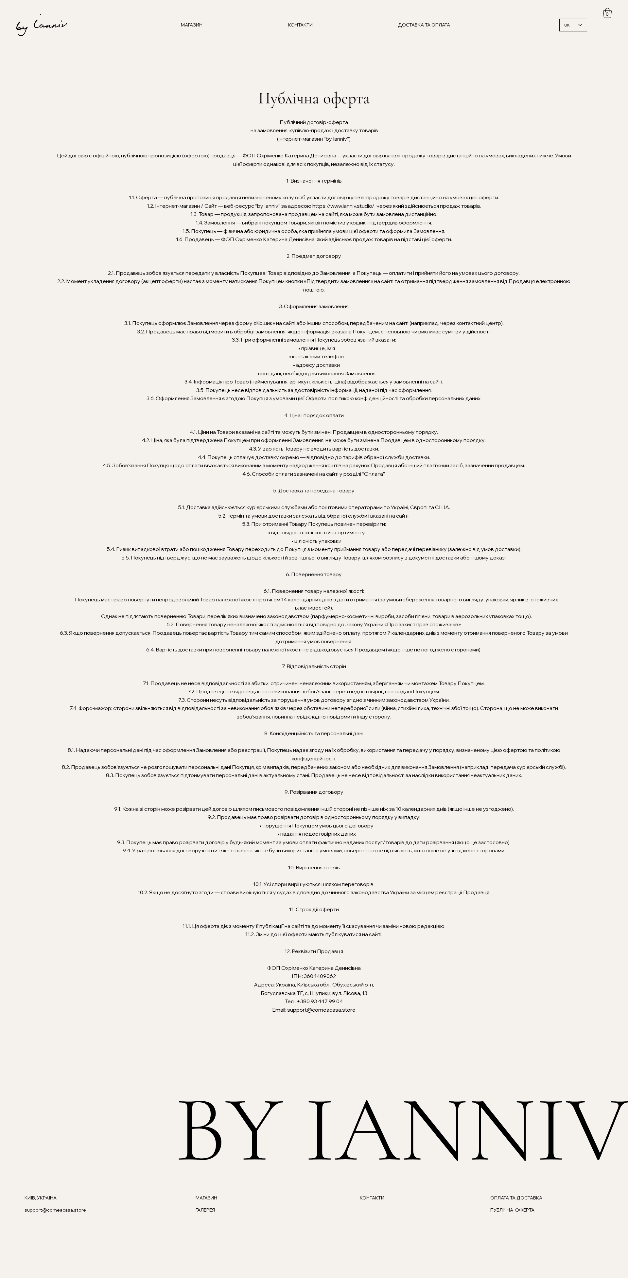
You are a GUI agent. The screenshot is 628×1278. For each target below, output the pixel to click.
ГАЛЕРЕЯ (205, 1210)
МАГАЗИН (206, 1198)
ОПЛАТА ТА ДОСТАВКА (516, 1198)
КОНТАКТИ (372, 1198)
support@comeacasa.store (55, 1210)
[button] (607, 13)
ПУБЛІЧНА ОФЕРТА (512, 1210)
